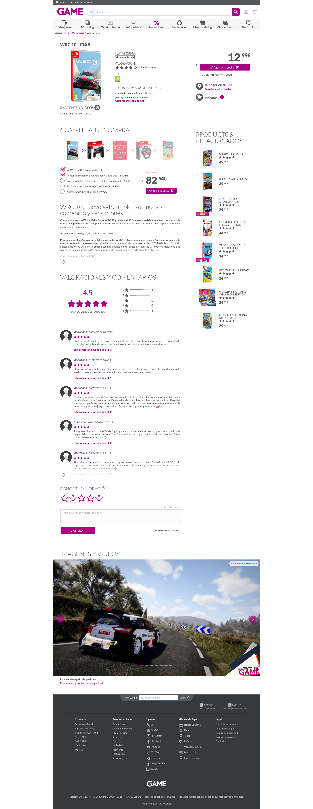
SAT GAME (81, 741)
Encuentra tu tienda (85, 728)
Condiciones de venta (227, 724)
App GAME (81, 737)
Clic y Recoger (119, 732)
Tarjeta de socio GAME (87, 732)
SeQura (187, 741)
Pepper (187, 735)
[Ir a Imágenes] (97, 107)
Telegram (156, 758)
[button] (236, 12)
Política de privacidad (227, 732)
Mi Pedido (117, 745)
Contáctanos (119, 724)
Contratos (221, 741)
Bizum (186, 730)
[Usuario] (246, 12)
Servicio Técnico (120, 758)
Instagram (156, 735)
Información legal (225, 728)
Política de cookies (225, 737)
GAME (70, 11)
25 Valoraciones (148, 68)
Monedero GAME (192, 746)
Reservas (117, 737)
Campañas (80, 745)
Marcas (79, 749)
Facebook (156, 741)
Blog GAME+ (158, 763)
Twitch (154, 769)
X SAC (154, 730)
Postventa (117, 749)
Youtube (155, 746)
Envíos (115, 741)
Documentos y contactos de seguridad (81, 683)
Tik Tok (155, 752)
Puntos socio (190, 752)
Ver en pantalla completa (244, 563)
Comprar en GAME (122, 728)
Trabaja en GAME (84, 724)
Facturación (118, 753)
